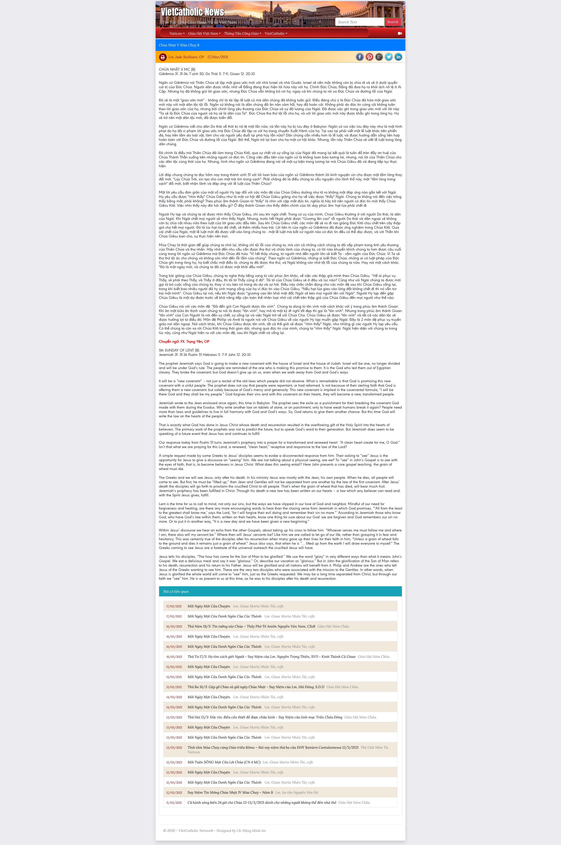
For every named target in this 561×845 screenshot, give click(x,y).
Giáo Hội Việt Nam (203, 33)
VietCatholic (275, 33)
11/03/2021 (174, 803)
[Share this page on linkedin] (398, 56)
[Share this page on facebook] (359, 56)
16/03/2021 (174, 626)
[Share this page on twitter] (388, 56)
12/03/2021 (174, 762)
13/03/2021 (174, 717)
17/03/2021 (174, 606)
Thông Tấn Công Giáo (241, 33)
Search (392, 21)
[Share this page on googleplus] (379, 56)
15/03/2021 (174, 667)
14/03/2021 (174, 697)
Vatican (176, 33)
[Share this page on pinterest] (369, 56)
